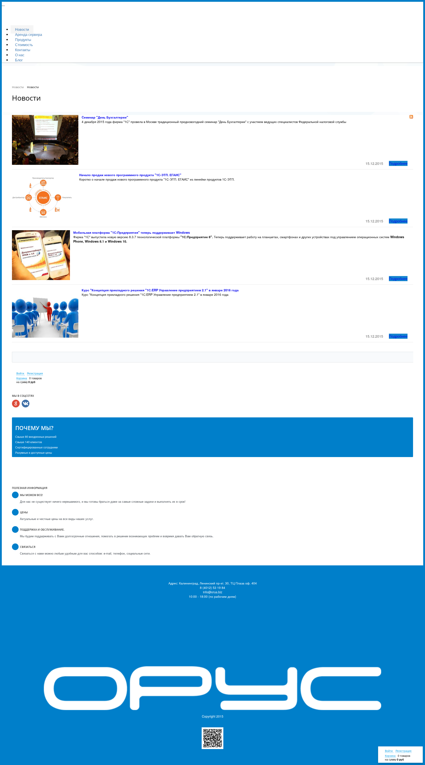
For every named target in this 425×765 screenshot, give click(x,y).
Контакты (22, 49)
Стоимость (24, 44)
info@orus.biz (212, 592)
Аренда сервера (28, 34)
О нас (19, 54)
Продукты (23, 39)
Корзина (21, 378)
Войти (20, 373)
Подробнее (398, 163)
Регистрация (35, 373)
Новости (22, 29)
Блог (19, 59)
